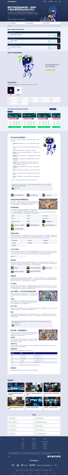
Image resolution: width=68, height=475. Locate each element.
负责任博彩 (38, 473)
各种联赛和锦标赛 (41, 212)
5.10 (57, 121)
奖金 (23, 441)
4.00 (19, 123)
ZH (8, 456)
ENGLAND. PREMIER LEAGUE (26, 111)
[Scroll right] (60, 121)
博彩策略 (15, 262)
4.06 (28, 121)
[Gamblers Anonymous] (17, 465)
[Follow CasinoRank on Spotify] (57, 456)
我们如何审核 (45, 443)
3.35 (16, 123)
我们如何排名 (45, 444)
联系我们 (44, 446)
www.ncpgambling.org (37, 356)
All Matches (10, 111)
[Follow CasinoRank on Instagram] (50, 456)
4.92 (43, 123)
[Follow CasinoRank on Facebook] (48, 456)
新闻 (59, 1)
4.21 (28, 123)
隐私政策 (30, 473)
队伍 (23, 448)
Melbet (10, 124)
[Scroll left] (8, 121)
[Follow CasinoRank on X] (53, 456)
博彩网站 (44, 1)
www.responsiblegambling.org (38, 358)
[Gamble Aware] (45, 465)
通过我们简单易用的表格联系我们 (25, 370)
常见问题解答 (34, 448)
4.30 (45, 123)
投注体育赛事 (51, 1)
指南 (56, 1)
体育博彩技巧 (34, 443)
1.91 (33, 123)
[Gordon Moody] (33, 465)
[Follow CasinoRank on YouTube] (55, 456)
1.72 (48, 123)
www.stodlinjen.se (37, 362)
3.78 (31, 121)
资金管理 (33, 446)
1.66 (48, 121)
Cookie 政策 (22, 473)
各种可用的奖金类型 (41, 235)
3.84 (19, 121)
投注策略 (33, 441)
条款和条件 (54, 473)
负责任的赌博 (34, 444)
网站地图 (44, 448)
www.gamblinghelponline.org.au (39, 360)
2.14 (13, 123)
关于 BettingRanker (45, 441)
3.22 (16, 121)
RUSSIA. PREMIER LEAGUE (17, 111)
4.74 (43, 121)
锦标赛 (23, 446)
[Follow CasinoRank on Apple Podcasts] (59, 456)
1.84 (33, 121)
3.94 (31, 123)
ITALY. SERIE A (52, 111)
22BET (10, 121)
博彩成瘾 (13, 473)
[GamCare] (24, 465)
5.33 (57, 123)
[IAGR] (13, 465)
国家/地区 (23, 444)
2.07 (13, 121)
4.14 (45, 121)
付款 (23, 443)
